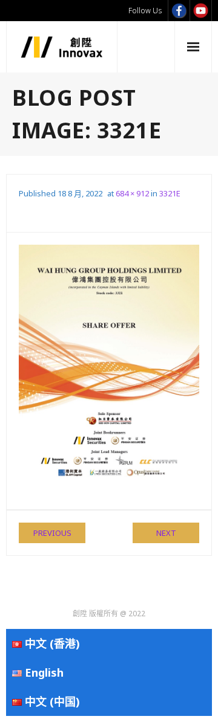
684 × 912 (132, 193)
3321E (169, 193)
